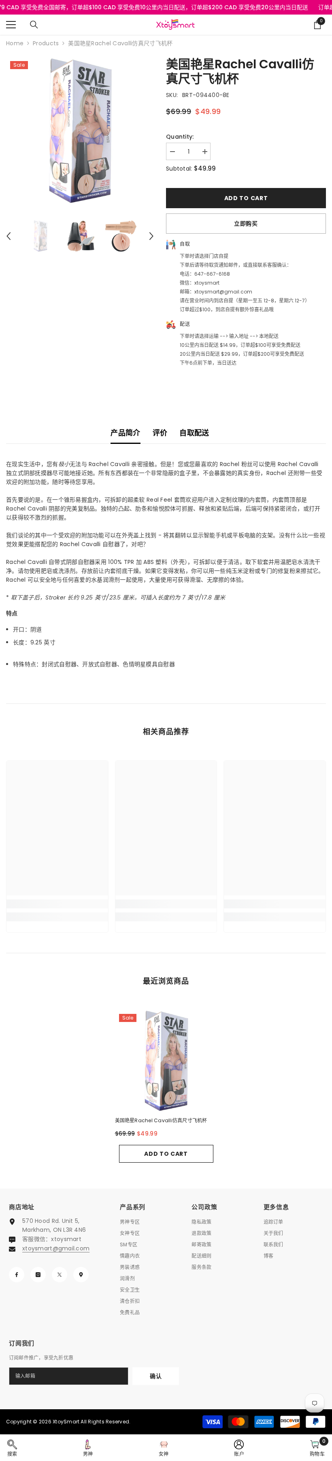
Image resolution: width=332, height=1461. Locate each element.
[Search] (34, 25)
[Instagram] (38, 1274)
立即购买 (246, 224)
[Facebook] (16, 1274)
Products (46, 43)
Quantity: (180, 137)
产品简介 (125, 433)
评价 (160, 433)
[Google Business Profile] (81, 1274)
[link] (57, 903)
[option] (80, 131)
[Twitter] (59, 1274)
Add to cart (246, 198)
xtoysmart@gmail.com (55, 1248)
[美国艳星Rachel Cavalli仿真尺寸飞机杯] (166, 1061)
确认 (156, 1376)
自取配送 (194, 433)
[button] (8, 236)
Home (14, 43)
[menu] (11, 25)
